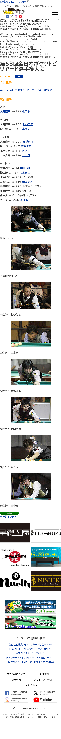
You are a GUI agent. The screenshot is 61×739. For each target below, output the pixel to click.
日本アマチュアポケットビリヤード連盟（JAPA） (30, 658)
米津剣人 (27, 182)
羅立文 (26, 151)
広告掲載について (16, 674)
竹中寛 (26, 155)
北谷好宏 (28, 124)
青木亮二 (25, 172)
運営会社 (44, 674)
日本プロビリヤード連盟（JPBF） (30, 653)
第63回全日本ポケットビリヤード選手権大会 (26, 90)
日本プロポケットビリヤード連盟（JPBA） (30, 649)
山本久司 (25, 129)
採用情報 (16, 680)
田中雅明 (25, 168)
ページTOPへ (8, 516)
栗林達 (24, 200)
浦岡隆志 (26, 146)
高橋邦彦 (28, 141)
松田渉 (26, 111)
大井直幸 (5, 111)
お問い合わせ (30, 685)
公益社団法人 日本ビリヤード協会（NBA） (30, 644)
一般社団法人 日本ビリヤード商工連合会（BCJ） (31, 662)
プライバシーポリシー (45, 680)
